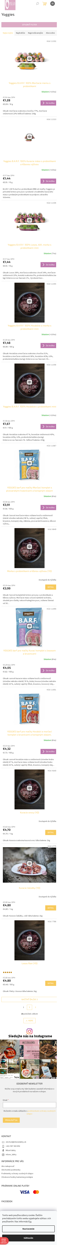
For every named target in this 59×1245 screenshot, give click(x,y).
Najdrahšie (20, 33)
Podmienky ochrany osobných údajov (17, 1173)
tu (30, 1221)
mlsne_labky (11, 1154)
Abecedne (50, 33)
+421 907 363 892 (13, 1146)
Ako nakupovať (7, 1166)
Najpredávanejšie (35, 33)
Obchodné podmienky (10, 1169)
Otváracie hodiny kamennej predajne (17, 1177)
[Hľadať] (37, 3)
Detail (51, 587)
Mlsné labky (11, 1150)
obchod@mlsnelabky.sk (16, 1142)
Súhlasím (28, 1238)
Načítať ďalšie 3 (29, 999)
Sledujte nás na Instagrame (30, 1036)
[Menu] (52, 3)
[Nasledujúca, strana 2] (29, 1007)
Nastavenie (28, 1228)
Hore (30, 1020)
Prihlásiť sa (11, 1120)
